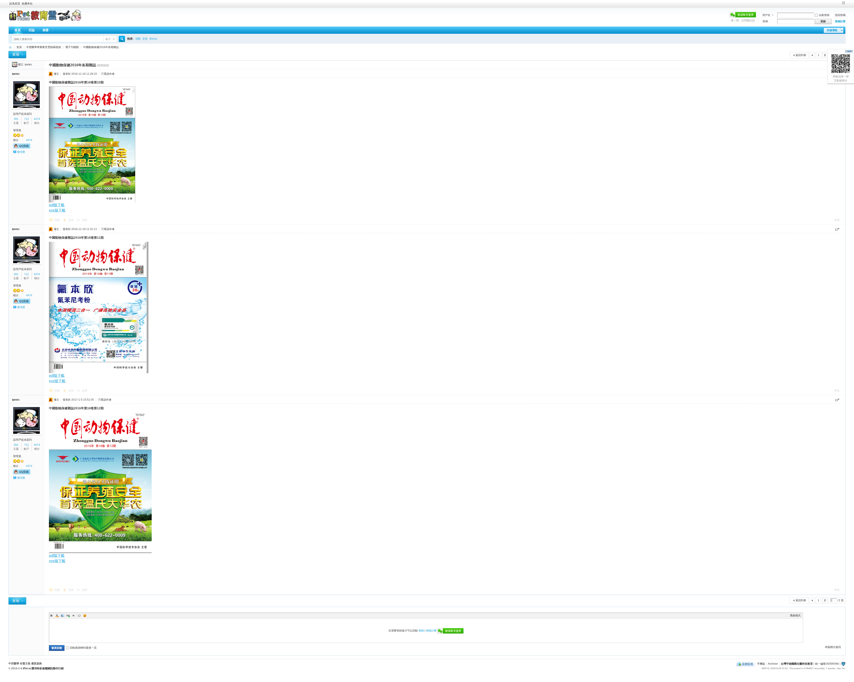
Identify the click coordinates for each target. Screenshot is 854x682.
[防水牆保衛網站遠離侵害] (843, 663)
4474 (37, 119)
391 (16, 119)
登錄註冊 (840, 21)
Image (62, 615)
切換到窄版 (843, 3)
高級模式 (795, 615)
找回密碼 (840, 15)
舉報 (837, 220)
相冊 (45, 30)
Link (68, 615)
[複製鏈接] (103, 65)
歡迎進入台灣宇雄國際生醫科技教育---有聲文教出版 (10, 47)
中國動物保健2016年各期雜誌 (101, 47)
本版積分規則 (833, 647)
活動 (138, 38)
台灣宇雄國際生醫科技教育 (797, 663)
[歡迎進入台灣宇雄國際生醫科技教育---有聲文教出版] (45, 20)
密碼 (765, 21)
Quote (73, 615)
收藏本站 (27, 3)
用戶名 (766, 15)
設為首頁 (14, 3)
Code (79, 615)
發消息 (21, 151)
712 (26, 119)
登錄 (421, 630)
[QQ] (745, 663)
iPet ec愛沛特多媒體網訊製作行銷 (43, 668)
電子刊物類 (72, 47)
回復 (57, 220)
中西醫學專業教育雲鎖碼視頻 (43, 47)
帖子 (108, 39)
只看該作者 (108, 73)
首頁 (17, 30)
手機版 (761, 663)
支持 (71, 220)
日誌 (31, 30)
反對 (84, 220)
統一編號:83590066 (827, 663)
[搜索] (121, 39)
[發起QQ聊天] (21, 147)
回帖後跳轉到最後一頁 (83, 647)
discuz (153, 38)
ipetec (28, 64)
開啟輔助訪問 (839, 3)
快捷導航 (832, 30)
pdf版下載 (56, 555)
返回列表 (801, 55)
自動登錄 (824, 15)
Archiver (773, 663)
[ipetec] (14, 64)
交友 (145, 38)
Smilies (85, 615)
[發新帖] (17, 54)
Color (57, 615)
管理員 (17, 130)
